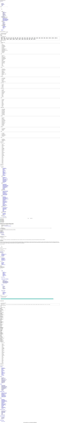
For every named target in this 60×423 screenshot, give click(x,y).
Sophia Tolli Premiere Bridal (4, 401)
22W (31, 304)
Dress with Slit (3, 255)
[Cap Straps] (1, 339)
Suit (2, 64)
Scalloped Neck (3, 122)
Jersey (2, 101)
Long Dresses (3, 59)
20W (29, 304)
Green (2, 146)
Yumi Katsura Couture (5, 202)
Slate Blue (3, 149)
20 (15, 304)
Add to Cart (1, 230)
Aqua (2, 147)
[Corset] (2, 315)
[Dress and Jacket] (2, 312)
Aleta (3, 171)
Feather (3, 100)
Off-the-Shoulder (4, 120)
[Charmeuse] (1, 325)
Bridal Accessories (4, 208)
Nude (2, 159)
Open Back (3, 72)
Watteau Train (3, 114)
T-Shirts (3, 209)
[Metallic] (1, 320)
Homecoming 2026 (5, 168)
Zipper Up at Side (4, 81)
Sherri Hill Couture (3, 385)
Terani (3, 174)
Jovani (2, 369)
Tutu (2, 65)
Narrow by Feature (3, 42)
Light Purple (3, 152)
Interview (4, 188)
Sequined (3, 104)
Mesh (2, 102)
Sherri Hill (4, 169)
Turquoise (3, 347)
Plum (2, 156)
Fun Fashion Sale (4, 180)
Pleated (3, 73)
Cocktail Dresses (3, 46)
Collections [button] (1, 366)
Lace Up (3, 79)
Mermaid (3, 129)
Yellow (3, 144)
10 (9, 304)
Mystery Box (3, 377)
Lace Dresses (3, 57)
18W (28, 304)
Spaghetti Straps (3, 140)
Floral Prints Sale (3, 381)
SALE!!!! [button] (1, 376)
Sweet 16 (3, 52)
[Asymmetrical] (1, 328)
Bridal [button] (2, 195)
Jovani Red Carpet (4, 187)
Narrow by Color (3, 143)
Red (2, 356)
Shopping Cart (3, 4)
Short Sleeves (3, 135)
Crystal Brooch (3, 91)
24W (33, 304)
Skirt (2, 63)
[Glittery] (1, 319)
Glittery (3, 84)
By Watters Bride (4, 204)
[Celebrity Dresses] (2, 314)
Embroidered (3, 92)
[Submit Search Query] (7, 295)
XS (43, 304)
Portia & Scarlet (3, 370)
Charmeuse (3, 99)
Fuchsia (3, 354)
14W (24, 304)
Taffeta (3, 105)
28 (20, 304)
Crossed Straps (3, 78)
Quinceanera (3, 51)
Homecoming (3, 49)
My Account (3, 262)
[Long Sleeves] (2, 337)
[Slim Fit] (1, 335)
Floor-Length (3, 111)
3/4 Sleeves (3, 133)
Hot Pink (3, 154)
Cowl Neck (3, 117)
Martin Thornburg (4, 201)
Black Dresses (3, 259)
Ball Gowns (3, 55)
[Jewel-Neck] (1, 332)
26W (34, 304)
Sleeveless (3, 136)
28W (36, 304)
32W (40, 304)
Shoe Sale (4, 182)
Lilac (2, 351)
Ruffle (2, 95)
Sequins (3, 96)
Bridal (2, 44)
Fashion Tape (4, 214)
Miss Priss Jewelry (3, 412)
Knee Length (3, 112)
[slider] (53, 298)
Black (2, 161)
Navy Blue (3, 150)
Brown (3, 160)
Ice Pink (3, 352)
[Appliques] (1, 322)
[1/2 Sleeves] (2, 336)
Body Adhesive (4, 213)
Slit (2, 75)
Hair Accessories (4, 211)
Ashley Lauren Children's (5, 191)
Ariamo (2, 406)
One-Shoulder (3, 121)
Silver (2, 162)
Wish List (2, 3)
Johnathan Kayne (3, 373)
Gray (2, 361)
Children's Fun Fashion (5, 194)
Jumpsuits (2, 253)
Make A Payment (4, 216)
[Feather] (1, 326)
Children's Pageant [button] (3, 189)
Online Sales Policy (2, 232)
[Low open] (2, 318)
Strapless (3, 124)
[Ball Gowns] (2, 311)
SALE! (3, 178)
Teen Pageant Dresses (5, 186)
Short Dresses (4, 175)
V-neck (3, 125)
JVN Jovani (4, 170)
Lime (2, 346)
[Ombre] (1, 321)
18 (14, 304)
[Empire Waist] (1, 334)
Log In (2, 5)
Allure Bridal (4, 199)
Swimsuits (3, 390)
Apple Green (3, 145)
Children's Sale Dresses (4, 380)
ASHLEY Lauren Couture (4, 386)
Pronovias (4, 200)
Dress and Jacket (3, 56)
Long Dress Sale (4, 179)
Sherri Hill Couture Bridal (4, 400)
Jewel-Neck (3, 119)
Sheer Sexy (3, 62)
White (2, 163)
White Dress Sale (4, 181)
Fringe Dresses (3, 258)
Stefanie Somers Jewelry (5, 207)
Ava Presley (3, 374)
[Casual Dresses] (2, 309)
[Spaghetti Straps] (1, 340)
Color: (1, 228)
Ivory (2, 358)
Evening (3, 47)
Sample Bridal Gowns (4, 407)
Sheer (2, 80)
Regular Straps (3, 139)
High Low (3, 71)
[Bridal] (2, 308)
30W (38, 304)
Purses (3, 210)
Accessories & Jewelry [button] (4, 206)
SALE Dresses (3, 254)
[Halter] (1, 331)
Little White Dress (4, 58)
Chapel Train (3, 110)
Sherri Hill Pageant (4, 184)
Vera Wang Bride (3, 402)
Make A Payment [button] (3, 215)
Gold (2, 359)
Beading (3, 90)
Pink (2, 353)
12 (10, 304)
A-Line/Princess (3, 128)
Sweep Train (3, 113)
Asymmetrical (3, 109)
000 (1, 304)
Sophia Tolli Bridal (4, 198)
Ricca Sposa (3, 405)
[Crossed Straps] (2, 317)
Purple (2, 151)
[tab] (31, 171)
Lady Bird (4, 203)
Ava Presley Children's (4, 395)
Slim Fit (3, 130)
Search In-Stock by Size (3, 36)
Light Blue (3, 348)
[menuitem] (31, 3)
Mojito (2, 344)
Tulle (2, 106)
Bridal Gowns (4, 196)
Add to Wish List (2, 231)
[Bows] (1, 323)
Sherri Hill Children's (5, 192)
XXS (41, 304)
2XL (49, 304)
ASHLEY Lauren (4, 172)
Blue (2, 349)
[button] (2, 11)
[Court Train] (1, 329)
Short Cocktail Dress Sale (4, 379)
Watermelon (3, 155)
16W (26, 304)
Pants (2, 60)
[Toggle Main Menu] (0, 10)
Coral (2, 357)
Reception (4, 205)
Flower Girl (3, 48)
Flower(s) (3, 93)
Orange (3, 157)
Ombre (3, 86)
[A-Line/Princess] (1, 333)
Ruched (3, 74)
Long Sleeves (3, 134)
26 (19, 304)
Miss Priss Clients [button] (3, 290)
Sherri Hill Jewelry (3, 411)
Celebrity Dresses (4, 69)
